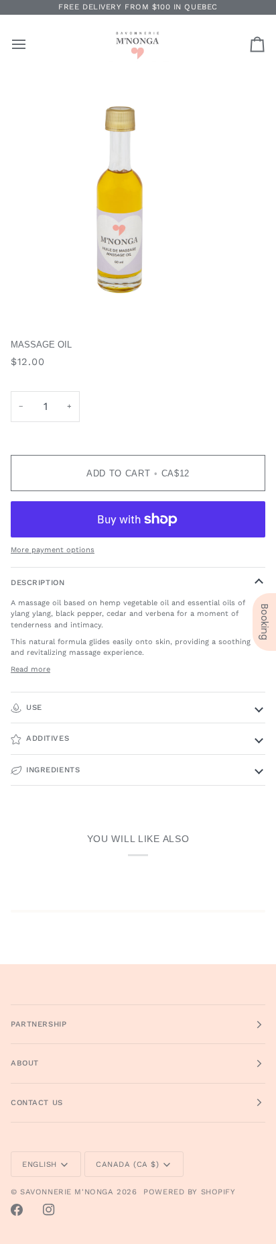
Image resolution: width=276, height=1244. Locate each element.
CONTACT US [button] (37, 1102)
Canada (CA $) (127, 1164)
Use (34, 707)
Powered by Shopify (189, 1191)
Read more (30, 669)
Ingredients (53, 769)
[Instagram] (49, 1210)
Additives (47, 738)
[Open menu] (31, 44)
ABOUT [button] (25, 1063)
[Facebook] (17, 1210)
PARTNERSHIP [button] (38, 1024)
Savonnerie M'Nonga (66, 1191)
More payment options (52, 550)
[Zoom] (25, 293)
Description (37, 582)
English (39, 1164)
